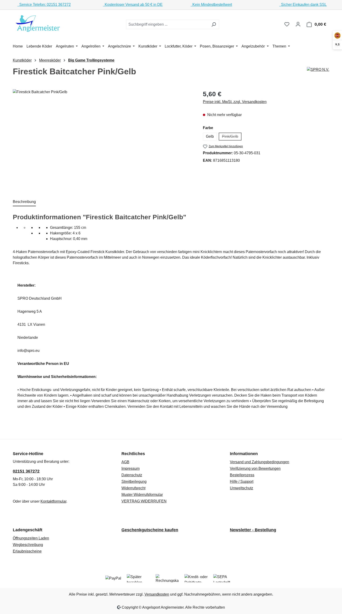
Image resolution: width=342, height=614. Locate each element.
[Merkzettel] (286, 24)
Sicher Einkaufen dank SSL (303, 5)
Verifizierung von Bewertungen (255, 468)
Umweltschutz (241, 488)
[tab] (24, 202)
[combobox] (167, 24)
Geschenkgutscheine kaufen (149, 530)
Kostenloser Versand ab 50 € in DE (133, 5)
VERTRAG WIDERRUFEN (144, 501)
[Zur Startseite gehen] (38, 23)
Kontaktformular (53, 501)
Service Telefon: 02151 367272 (44, 5)
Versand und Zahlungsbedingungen (259, 462)
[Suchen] (213, 24)
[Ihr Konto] (298, 24)
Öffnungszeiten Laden (31, 538)
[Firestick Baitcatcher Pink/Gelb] (103, 139)
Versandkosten (156, 594)
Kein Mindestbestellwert (211, 5)
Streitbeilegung (134, 482)
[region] (103, 139)
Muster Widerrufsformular (142, 495)
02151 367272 (26, 471)
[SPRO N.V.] (318, 69)
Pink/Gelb (231, 137)
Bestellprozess (242, 475)
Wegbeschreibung (28, 545)
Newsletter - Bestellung (253, 530)
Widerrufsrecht (133, 488)
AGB (125, 462)
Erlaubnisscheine (27, 551)
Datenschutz (131, 475)
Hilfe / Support (241, 482)
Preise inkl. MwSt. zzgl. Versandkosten (235, 102)
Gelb (210, 136)
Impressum (130, 468)
